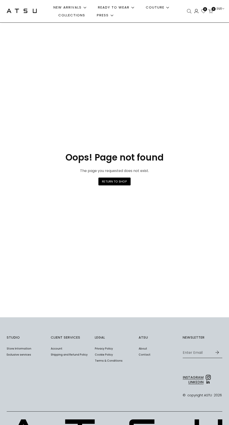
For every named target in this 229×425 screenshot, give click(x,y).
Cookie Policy (104, 354)
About (143, 348)
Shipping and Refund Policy (69, 354)
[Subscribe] (217, 353)
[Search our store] (190, 11)
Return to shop (114, 181)
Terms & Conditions (109, 360)
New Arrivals (67, 7)
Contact (145, 354)
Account (56, 348)
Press (103, 15)
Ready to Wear (113, 7)
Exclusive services (19, 354)
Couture (155, 7)
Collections (71, 15)
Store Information (19, 348)
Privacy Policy (104, 348)
